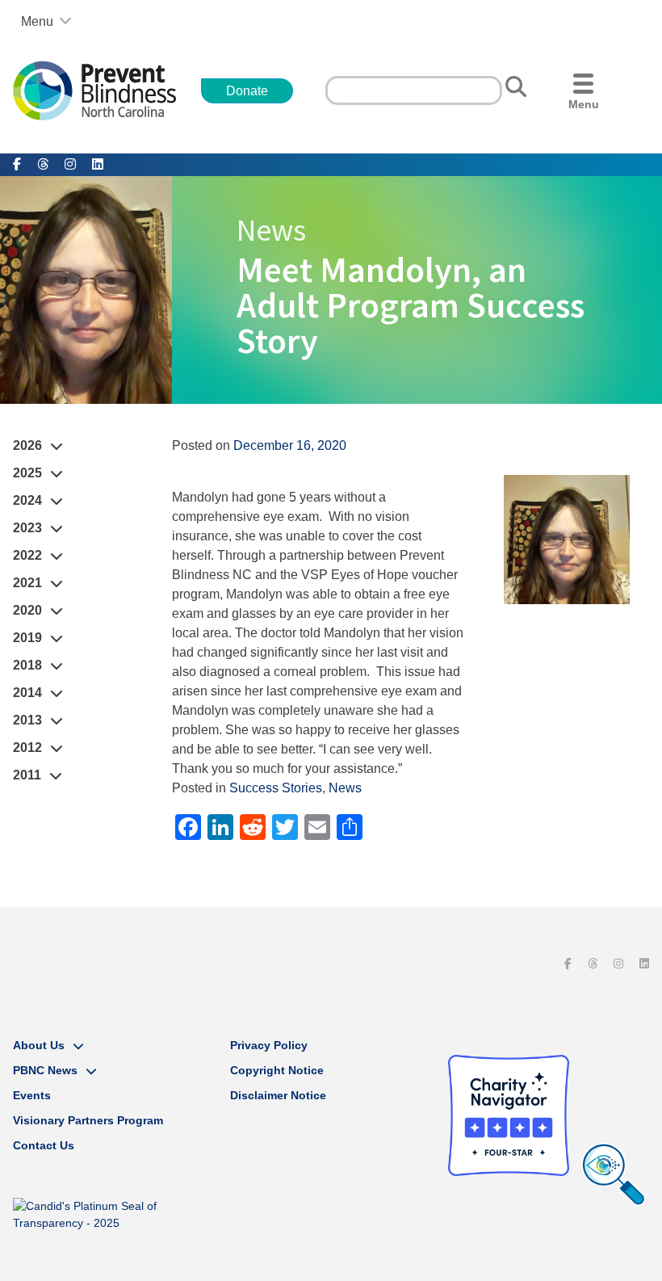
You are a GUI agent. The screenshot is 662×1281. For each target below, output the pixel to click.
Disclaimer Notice (278, 1095)
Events (32, 1095)
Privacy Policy (269, 1045)
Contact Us (43, 1145)
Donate (247, 91)
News (345, 788)
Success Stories (275, 788)
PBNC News (45, 1070)
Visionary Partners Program (88, 1120)
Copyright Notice (277, 1070)
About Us (39, 1045)
